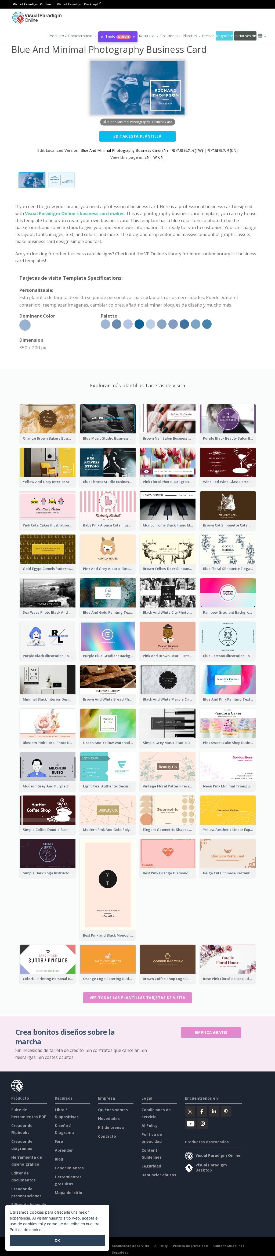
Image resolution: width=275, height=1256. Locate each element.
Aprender (64, 1150)
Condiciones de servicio (130, 1246)
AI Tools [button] (115, 36)
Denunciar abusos (159, 1174)
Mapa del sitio (68, 1192)
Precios (208, 35)
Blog (59, 1159)
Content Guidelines (228, 1246)
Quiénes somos (113, 1109)
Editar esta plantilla (137, 136)
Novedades (109, 1118)
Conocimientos (69, 1167)
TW (154, 157)
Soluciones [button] (169, 35)
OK (57, 1240)
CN (161, 157)
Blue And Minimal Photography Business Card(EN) (124, 150)
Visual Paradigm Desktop (77, 4)
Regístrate (224, 35)
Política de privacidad (190, 1246)
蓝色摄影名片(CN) (222, 150)
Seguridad (151, 1166)
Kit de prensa (111, 1127)
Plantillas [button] (190, 35)
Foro (59, 1141)
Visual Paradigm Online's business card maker (74, 213)
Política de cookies (27, 1229)
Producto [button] (56, 35)
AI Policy (150, 1125)
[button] (82, 35)
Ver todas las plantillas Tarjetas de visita (138, 997)
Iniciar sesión (245, 35)
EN (147, 157)
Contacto (107, 1136)
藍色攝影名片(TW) (187, 150)
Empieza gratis (211, 1032)
